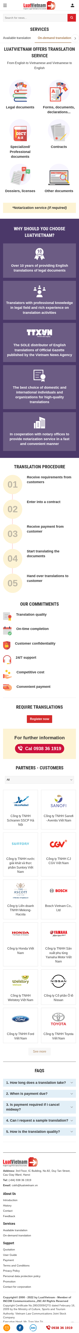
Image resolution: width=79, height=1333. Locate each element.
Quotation (9, 1249)
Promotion (9, 1281)
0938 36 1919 (61, 1328)
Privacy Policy (11, 1270)
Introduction (10, 1200)
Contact (7, 1210)
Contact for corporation (17, 1286)
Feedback (9, 1216)
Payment (8, 1260)
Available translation (17, 38)
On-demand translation (54, 38)
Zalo (33, 1327)
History (7, 1205)
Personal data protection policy (21, 1276)
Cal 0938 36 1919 (42, 748)
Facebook (19, 1327)
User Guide (10, 1254)
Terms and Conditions (16, 1265)
